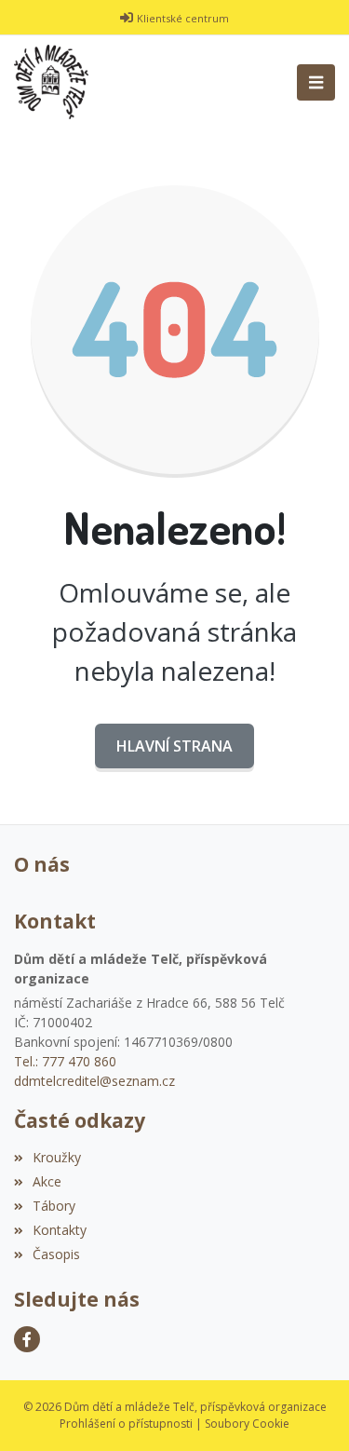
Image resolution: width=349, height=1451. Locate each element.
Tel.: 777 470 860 (65, 1061)
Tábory (54, 1205)
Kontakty (60, 1230)
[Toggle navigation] (316, 83)
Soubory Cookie (247, 1423)
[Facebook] (27, 1339)
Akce (47, 1181)
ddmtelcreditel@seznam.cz (94, 1081)
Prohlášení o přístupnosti (126, 1423)
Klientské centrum (183, 18)
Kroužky (57, 1157)
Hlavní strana (174, 746)
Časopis (56, 1254)
